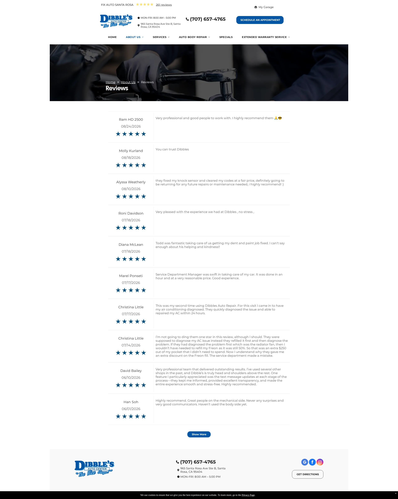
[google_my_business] (304, 462)
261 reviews (164, 5)
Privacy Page (248, 495)
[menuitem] (112, 38)
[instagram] (320, 462)
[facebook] (312, 462)
